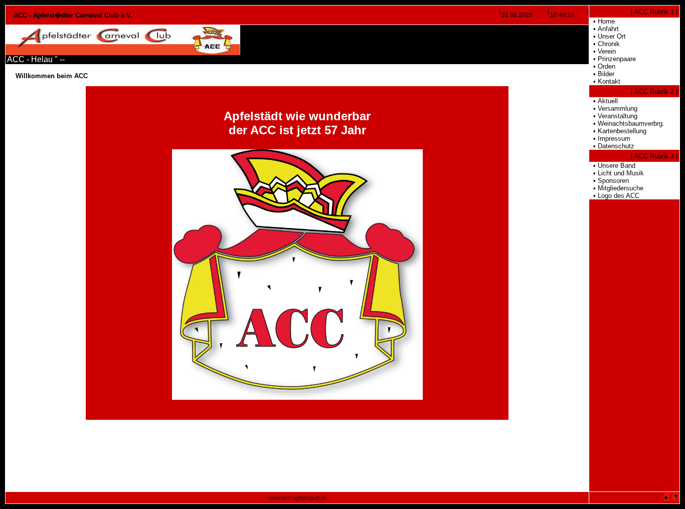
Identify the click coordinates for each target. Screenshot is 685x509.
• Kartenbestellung (617, 131)
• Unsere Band (612, 165)
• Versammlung (613, 108)
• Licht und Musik (616, 173)
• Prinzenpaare (612, 59)
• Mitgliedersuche (616, 188)
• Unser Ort (607, 36)
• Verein (602, 51)
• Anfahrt (604, 29)
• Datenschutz (611, 146)
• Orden (602, 66)
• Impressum (609, 138)
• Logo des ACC (614, 195)
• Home (602, 21)
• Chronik (604, 44)
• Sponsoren (609, 180)
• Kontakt (604, 81)
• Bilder (601, 74)
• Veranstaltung (613, 116)
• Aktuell (603, 101)
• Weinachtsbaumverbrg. (626, 123)
